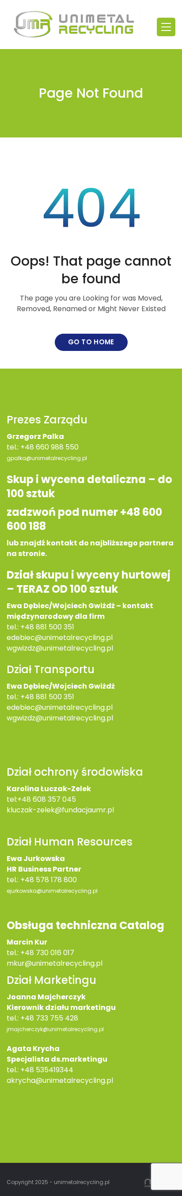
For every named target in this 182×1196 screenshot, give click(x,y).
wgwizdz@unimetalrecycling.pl (60, 648)
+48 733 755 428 (49, 1018)
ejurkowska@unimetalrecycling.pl (52, 891)
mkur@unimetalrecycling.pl (54, 963)
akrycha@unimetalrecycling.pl (60, 1080)
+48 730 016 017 (47, 953)
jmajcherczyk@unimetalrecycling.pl (55, 1029)
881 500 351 (55, 697)
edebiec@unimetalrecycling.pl (60, 637)
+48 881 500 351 (47, 627)
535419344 (54, 1070)
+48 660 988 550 (49, 447)
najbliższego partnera (131, 543)
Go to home (91, 342)
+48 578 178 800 (48, 880)
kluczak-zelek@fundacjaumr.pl (60, 810)
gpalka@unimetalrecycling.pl (47, 458)
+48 (28, 697)
